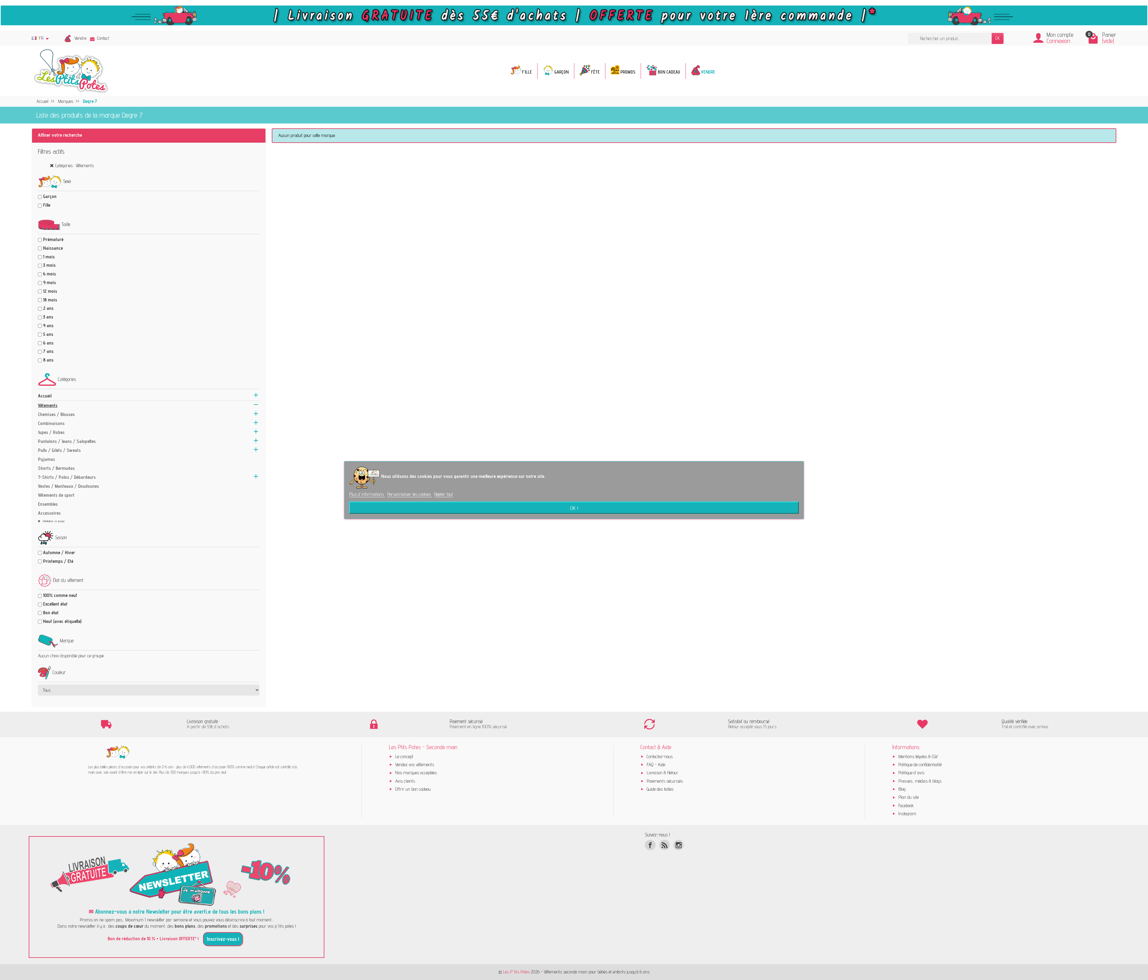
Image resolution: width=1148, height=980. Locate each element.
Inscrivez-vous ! (223, 939)
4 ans (48, 325)
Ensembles (48, 504)
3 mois (49, 265)
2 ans (48, 308)
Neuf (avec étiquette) (62, 621)
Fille (46, 205)
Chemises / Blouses (56, 414)
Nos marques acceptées (416, 772)
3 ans (48, 317)
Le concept (404, 756)
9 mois (49, 282)
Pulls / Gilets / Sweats (59, 450)
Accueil (44, 396)
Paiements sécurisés (665, 781)
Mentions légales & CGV (918, 756)
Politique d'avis (911, 772)
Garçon (50, 196)
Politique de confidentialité (920, 764)
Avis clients (405, 781)
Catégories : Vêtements (74, 165)
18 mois (50, 300)
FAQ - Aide (656, 764)
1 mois (49, 257)
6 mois (49, 274)
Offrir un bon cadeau (413, 789)
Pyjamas (46, 459)
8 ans (48, 360)
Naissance (53, 248)
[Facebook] (650, 845)
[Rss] (664, 845)
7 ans (48, 351)
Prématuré (53, 239)
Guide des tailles (660, 789)
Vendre (80, 38)
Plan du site (908, 797)
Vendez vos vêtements (414, 764)
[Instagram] (678, 845)
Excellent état (55, 604)
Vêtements (47, 405)
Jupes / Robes (51, 432)
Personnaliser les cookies (409, 494)
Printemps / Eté (58, 561)
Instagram (907, 813)
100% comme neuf (60, 595)
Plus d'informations (367, 494)
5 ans (48, 334)
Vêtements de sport (56, 495)
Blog (902, 789)
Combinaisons (51, 423)
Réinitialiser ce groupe (53, 521)
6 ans (48, 343)
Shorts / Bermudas (56, 468)
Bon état (51, 612)
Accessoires (49, 513)
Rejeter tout (443, 494)
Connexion (1058, 41)
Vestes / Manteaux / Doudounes (68, 486)
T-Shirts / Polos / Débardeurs (67, 477)
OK (997, 38)
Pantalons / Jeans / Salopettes (67, 441)
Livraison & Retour (662, 772)
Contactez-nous (660, 756)
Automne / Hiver (59, 552)
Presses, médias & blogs (919, 781)
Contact (103, 38)
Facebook (906, 805)
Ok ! (574, 508)
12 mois (50, 291)
